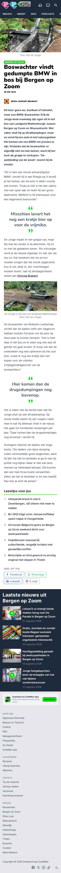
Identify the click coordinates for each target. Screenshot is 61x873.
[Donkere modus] (56, 867)
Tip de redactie (11, 782)
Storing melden (11, 786)
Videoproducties (11, 765)
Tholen (6, 838)
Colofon (7, 727)
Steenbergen (9, 834)
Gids (33, 14)
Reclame (7, 761)
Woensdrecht (10, 820)
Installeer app (10, 749)
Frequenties (9, 740)
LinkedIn (15, 581)
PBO (5, 731)
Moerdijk (7, 825)
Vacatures (8, 791)
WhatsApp (38, 574)
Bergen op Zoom (14, 62)
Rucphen (7, 843)
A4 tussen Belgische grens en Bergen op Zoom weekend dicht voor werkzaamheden (31, 529)
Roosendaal (9, 807)
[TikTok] (48, 867)
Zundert (7, 847)
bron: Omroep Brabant (24, 101)
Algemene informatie (13, 718)
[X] (38, 867)
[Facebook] (33, 867)
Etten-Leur (8, 816)
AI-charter (8, 745)
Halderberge (9, 829)
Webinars (7, 770)
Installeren (49, 699)
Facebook (16, 574)
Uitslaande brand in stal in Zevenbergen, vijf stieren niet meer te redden (31, 503)
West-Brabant (10, 852)
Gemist (21, 14)
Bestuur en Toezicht (13, 722)
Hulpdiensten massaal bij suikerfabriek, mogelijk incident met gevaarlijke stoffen (30, 544)
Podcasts (47, 14)
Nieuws (7, 14)
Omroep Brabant (27, 275)
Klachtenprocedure (13, 795)
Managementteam (12, 736)
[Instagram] (43, 867)
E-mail (33, 581)
